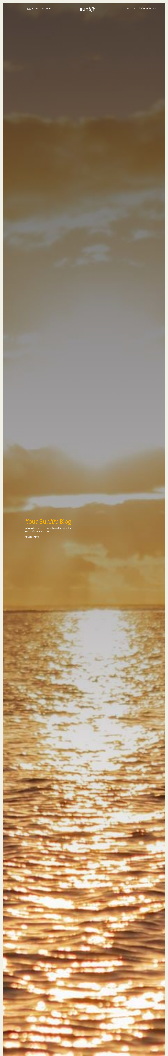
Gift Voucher (46, 8)
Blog (29, 8)
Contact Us (130, 8)
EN (153, 8)
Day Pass (35, 8)
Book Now (145, 8)
